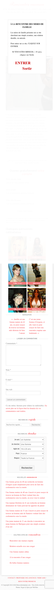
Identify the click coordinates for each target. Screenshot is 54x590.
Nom (8, 370)
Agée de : (16, 449)
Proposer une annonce (26, 578)
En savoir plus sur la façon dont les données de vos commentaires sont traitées (26, 408)
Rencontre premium (27, 581)
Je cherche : (16, 444)
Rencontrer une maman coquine (21, 540)
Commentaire (11, 343)
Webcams (41, 578)
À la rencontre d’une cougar (20, 557)
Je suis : (17, 440)
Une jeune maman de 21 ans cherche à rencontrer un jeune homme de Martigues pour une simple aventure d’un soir (25, 524)
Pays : (18, 453)
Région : (17, 458)
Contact (11, 578)
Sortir (27, 68)
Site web (9, 389)
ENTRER (23, 63)
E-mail (9, 379)
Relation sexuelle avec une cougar (22, 546)
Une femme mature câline (19, 551)
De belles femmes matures (19, 563)
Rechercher (26, 468)
